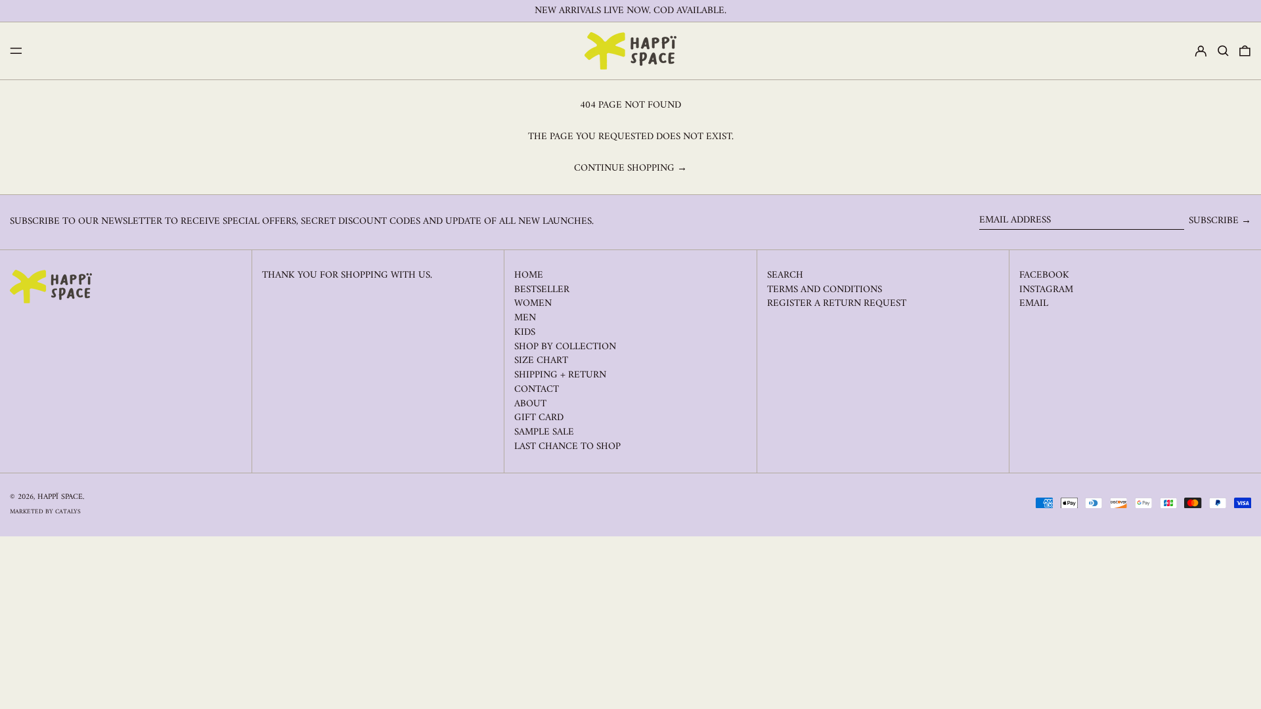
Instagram (1046, 290)
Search (785, 275)
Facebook (1044, 276)
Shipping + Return (560, 375)
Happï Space (60, 497)
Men (525, 318)
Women (533, 303)
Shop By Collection (565, 347)
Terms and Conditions (824, 290)
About (530, 404)
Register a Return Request (836, 303)
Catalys (68, 511)
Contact (536, 389)
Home (528, 275)
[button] (1223, 51)
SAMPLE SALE (544, 432)
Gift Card (539, 418)
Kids (524, 332)
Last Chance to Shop (567, 447)
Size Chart (541, 361)
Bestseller (541, 290)
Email (1033, 304)
